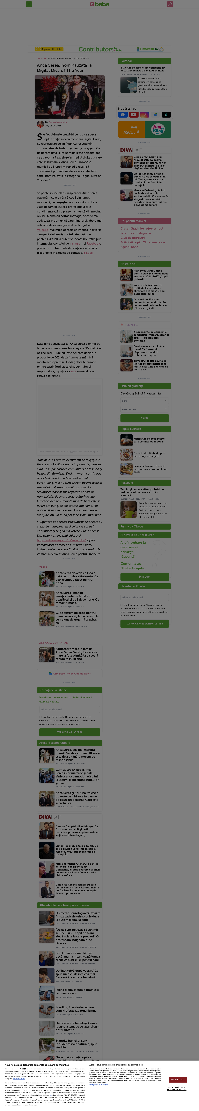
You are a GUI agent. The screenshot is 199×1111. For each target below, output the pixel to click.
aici (51, 1095)
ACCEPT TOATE (178, 1079)
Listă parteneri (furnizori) (98, 1085)
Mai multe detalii (19, 1079)
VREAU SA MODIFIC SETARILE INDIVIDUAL (176, 1088)
